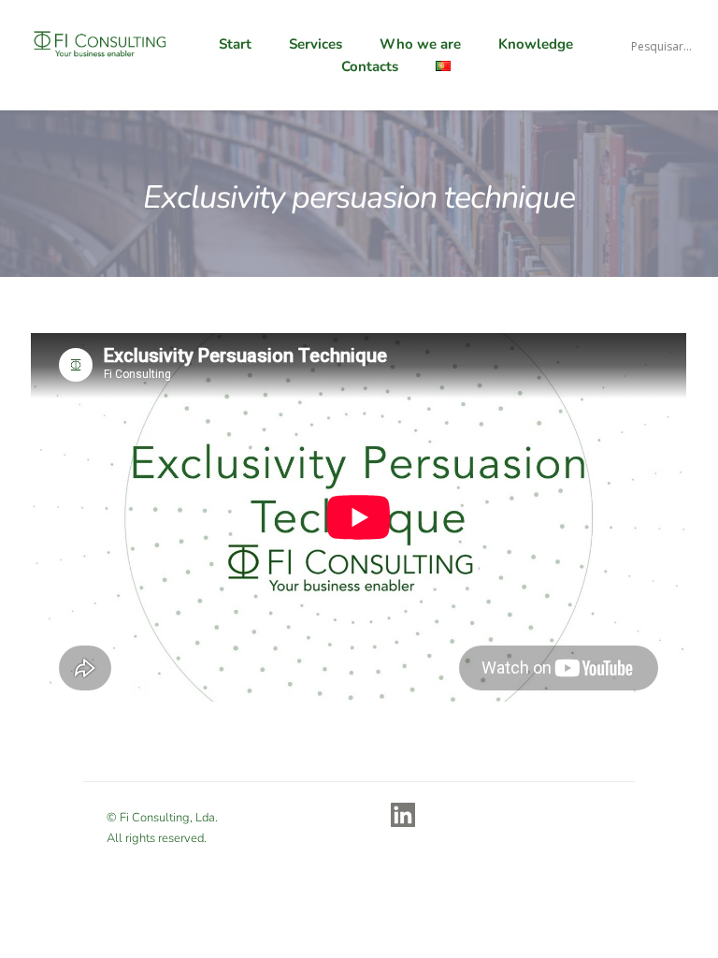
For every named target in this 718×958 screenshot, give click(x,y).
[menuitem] (240, 44)
